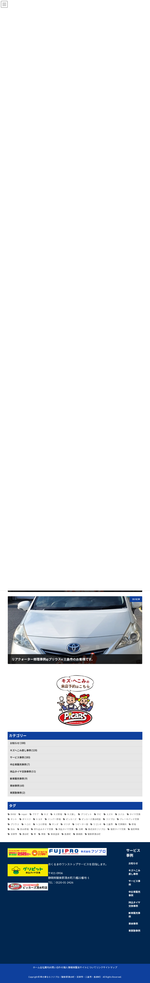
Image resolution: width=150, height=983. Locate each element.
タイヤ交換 (135, 814)
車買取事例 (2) (17, 792)
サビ (99, 814)
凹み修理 (24, 829)
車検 (43, 834)
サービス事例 (134, 883)
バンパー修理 (54, 819)
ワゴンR (97, 824)
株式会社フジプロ (96, 829)
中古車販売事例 (134, 893)
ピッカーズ (71, 819)
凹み (13, 829)
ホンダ (55, 824)
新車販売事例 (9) (18, 778)
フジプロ (110, 819)
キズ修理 (58, 814)
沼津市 (14, 834)
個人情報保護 (70, 967)
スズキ (109, 814)
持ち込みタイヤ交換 (43, 829)
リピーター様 (81, 824)
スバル (121, 814)
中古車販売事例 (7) (20, 764)
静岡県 (79, 834)
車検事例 (133, 923)
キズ (46, 814)
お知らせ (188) (17, 743)
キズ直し (71, 814)
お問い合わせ (56, 967)
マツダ (67, 824)
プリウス (15, 824)
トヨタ (39, 819)
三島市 (109, 824)
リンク (99, 967)
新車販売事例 (134, 915)
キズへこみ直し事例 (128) (23, 750)
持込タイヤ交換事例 (134, 904)
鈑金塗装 (55, 834)
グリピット (86, 814)
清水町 (25, 834)
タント (14, 819)
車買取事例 (134, 930)
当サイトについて (86, 967)
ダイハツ (26, 819)
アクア (35, 814)
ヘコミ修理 (41, 824)
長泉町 (67, 834)
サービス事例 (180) (20, 757)
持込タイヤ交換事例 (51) (23, 771)
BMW (13, 814)
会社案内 (44, 967)
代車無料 (122, 824)
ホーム (36, 967)
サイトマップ (110, 967)
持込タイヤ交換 (65, 829)
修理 (134, 824)
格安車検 (135, 829)
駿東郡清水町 (94, 834)
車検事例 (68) (17, 785)
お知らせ (133, 863)
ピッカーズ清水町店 (91, 819)
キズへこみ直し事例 (134, 872)
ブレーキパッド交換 (129, 819)
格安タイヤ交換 (118, 829)
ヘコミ (27, 824)
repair (24, 814)
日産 (81, 829)
